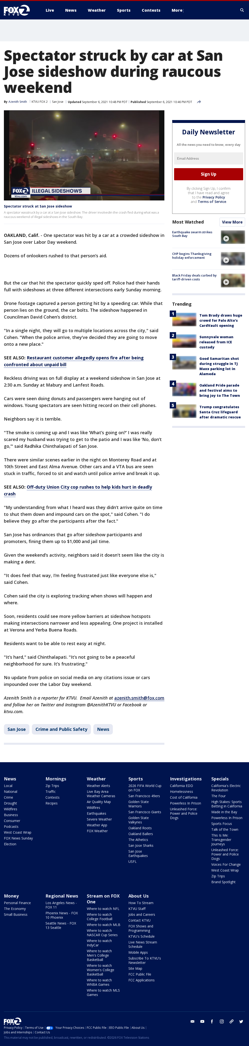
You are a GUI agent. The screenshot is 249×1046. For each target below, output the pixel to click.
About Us (138, 896)
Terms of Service (212, 201)
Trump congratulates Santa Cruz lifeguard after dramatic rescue (220, 412)
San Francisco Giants (144, 812)
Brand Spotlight (223, 882)
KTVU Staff (136, 908)
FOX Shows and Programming (140, 928)
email (192, 1021)
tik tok (231, 1021)
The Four (218, 796)
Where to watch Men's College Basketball (99, 955)
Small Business (15, 914)
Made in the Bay (224, 812)
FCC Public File (139, 974)
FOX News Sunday (18, 838)
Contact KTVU (139, 920)
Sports (135, 779)
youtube (202, 1021)
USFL (132, 861)
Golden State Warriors (138, 803)
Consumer (12, 820)
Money (11, 896)
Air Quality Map (99, 801)
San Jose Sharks (140, 845)
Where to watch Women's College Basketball (100, 970)
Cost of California (183, 797)
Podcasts (11, 826)
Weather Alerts (98, 785)
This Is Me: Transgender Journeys (221, 839)
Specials (220, 779)
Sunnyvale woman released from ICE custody (216, 342)
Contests (52, 797)
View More (232, 222)
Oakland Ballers (140, 833)
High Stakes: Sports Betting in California (226, 803)
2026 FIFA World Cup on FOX (144, 787)
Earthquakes (96, 813)
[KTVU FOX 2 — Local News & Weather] (20, 10)
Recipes (51, 803)
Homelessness (181, 791)
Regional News (61, 896)
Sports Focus (221, 823)
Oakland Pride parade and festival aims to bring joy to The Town (219, 390)
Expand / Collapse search (242, 10)
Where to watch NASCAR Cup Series (102, 932)
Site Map (135, 968)
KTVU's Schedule (141, 936)
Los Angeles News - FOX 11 (61, 904)
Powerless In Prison (185, 803)
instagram (222, 1021)
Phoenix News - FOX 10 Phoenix (61, 915)
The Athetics (138, 839)
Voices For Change (226, 864)
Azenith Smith (18, 102)
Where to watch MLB (103, 924)
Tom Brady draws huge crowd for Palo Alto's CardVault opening (220, 320)
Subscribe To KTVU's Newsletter (144, 960)
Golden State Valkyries (138, 819)
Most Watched (188, 222)
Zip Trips (52, 785)
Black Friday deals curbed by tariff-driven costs (194, 277)
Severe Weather (99, 819)
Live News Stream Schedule (142, 944)
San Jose (57, 102)
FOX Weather (97, 831)
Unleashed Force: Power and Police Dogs (183, 813)
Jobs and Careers (141, 914)
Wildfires (10, 809)
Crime (8, 797)
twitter (241, 1021)
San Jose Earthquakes (138, 853)
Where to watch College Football (99, 916)
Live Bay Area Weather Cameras (101, 793)
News (103, 729)
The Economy (15, 908)
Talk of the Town (224, 829)
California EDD (181, 785)
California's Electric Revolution (226, 787)
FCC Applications (141, 980)
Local (8, 785)
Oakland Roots (140, 828)
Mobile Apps (138, 952)
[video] (233, 237)
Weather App (97, 825)
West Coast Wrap (17, 832)
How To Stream (140, 902)
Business (11, 815)
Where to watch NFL (103, 908)
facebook (212, 1021)
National (10, 791)
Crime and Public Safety (61, 729)
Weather (96, 779)
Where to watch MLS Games (103, 992)
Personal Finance (17, 902)
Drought (10, 803)
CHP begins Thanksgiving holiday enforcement (192, 255)
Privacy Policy (214, 197)
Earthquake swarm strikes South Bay (192, 234)
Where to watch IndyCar (99, 942)
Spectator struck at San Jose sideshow (38, 206)
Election (10, 844)
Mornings (55, 779)
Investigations (186, 779)
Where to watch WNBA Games (99, 982)
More (177, 10)
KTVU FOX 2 (40, 102)
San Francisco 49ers (144, 796)
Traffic (50, 791)
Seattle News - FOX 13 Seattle (60, 925)
